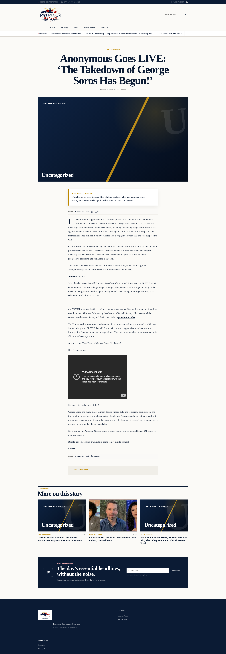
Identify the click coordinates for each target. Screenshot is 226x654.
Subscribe (176, 570)
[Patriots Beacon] (50, 14)
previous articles (126, 317)
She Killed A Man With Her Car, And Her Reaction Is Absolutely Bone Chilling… (177, 34)
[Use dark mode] (186, 2)
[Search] (186, 14)
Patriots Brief (178, 2)
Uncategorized (113, 50)
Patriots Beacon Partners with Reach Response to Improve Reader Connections (60, 539)
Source (71, 448)
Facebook (80, 212)
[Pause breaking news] (186, 33)
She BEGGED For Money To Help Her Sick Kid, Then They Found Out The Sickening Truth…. (108, 34)
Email (87, 212)
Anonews (72, 276)
